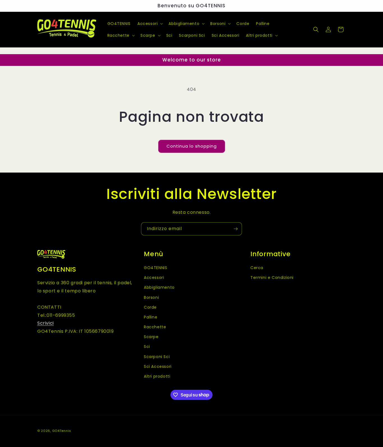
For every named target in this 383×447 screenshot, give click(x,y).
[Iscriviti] (235, 228)
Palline (150, 317)
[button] (149, 23)
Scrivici (45, 323)
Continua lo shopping (192, 146)
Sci (147, 346)
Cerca (256, 267)
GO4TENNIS (155, 267)
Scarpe (151, 337)
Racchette (155, 326)
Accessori (154, 277)
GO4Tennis (61, 430)
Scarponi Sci (157, 356)
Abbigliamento (159, 287)
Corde (150, 307)
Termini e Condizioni (272, 277)
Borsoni (151, 297)
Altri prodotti (157, 376)
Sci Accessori (158, 366)
